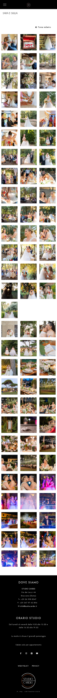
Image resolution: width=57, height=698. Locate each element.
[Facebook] (21, 653)
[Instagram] (26, 653)
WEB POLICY (23, 666)
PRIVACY (35, 666)
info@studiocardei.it (28, 606)
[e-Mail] (37, 653)
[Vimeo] (32, 653)
